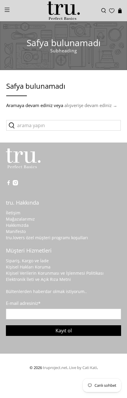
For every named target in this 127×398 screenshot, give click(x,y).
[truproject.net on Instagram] (15, 184)
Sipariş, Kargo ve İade (27, 260)
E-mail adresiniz (23, 303)
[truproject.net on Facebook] (8, 184)
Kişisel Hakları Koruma (28, 267)
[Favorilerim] (112, 11)
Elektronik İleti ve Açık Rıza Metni (38, 279)
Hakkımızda (17, 225)
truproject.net (55, 367)
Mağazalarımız (20, 219)
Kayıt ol (64, 330)
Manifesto (16, 231)
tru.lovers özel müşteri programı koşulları (47, 237)
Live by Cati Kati (83, 367)
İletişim (13, 213)
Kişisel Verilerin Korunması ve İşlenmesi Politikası (55, 273)
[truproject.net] (63, 10)
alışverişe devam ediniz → (90, 105)
